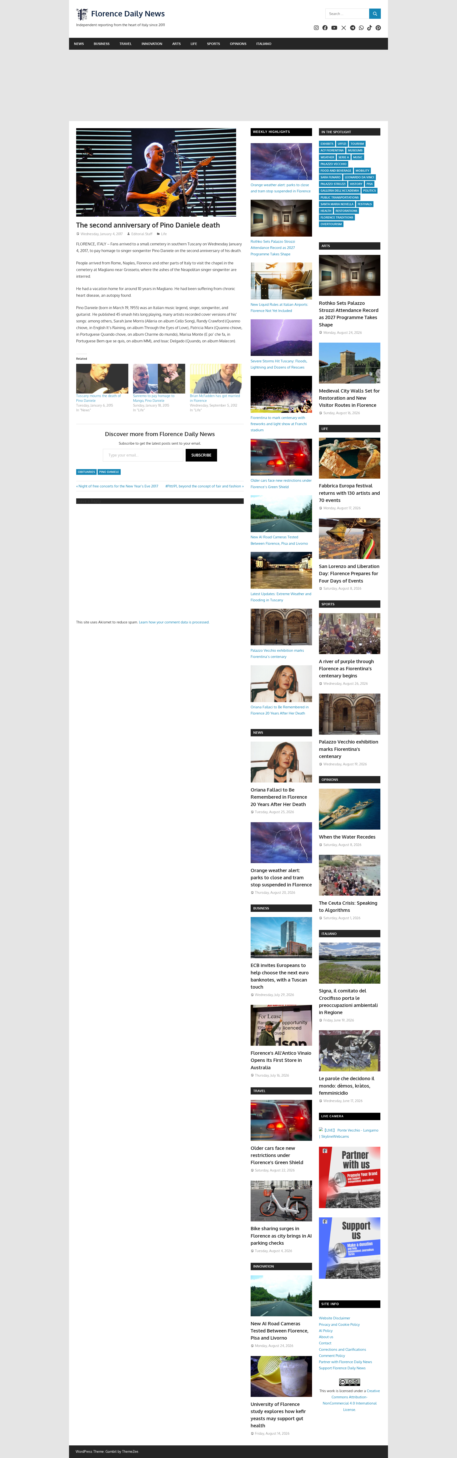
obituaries (86, 472)
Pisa (370, 184)
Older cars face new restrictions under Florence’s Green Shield (277, 1155)
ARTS (326, 246)
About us (326, 1337)
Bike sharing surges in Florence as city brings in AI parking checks (281, 1235)
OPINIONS (330, 780)
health (326, 211)
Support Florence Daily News (342, 1368)
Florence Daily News (128, 13)
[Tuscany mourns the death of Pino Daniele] (102, 379)
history (356, 184)
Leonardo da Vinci (359, 177)
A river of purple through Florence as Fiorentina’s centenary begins (346, 668)
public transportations (340, 197)
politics (369, 190)
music (358, 157)
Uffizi (342, 144)
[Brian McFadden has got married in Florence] (216, 379)
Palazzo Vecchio (334, 164)
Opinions (238, 44)
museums (355, 150)
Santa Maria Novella (337, 204)
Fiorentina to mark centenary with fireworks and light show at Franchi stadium (279, 424)
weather (327, 157)
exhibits (327, 144)
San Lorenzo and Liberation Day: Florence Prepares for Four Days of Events (349, 573)
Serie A (343, 157)
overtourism (331, 224)
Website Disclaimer (334, 1318)
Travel (125, 44)
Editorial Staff (141, 234)
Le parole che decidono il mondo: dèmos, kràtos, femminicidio (346, 1085)
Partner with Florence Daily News (345, 1362)
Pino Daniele (109, 472)
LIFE (325, 429)
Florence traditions (337, 217)
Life (194, 44)
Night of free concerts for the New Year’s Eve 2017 (118, 486)
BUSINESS (261, 908)
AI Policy (326, 1330)
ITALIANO (329, 934)
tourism (357, 144)
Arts (176, 44)
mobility (362, 170)
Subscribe (201, 455)
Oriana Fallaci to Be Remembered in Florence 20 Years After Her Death (279, 797)
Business (101, 44)
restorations (346, 211)
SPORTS (328, 604)
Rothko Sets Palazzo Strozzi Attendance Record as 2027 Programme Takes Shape (273, 247)
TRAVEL (259, 1091)
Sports (213, 44)
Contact (325, 1343)
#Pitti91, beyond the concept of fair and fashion (203, 486)
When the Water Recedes (347, 837)
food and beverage (336, 170)
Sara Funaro (331, 177)
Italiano (263, 44)
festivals (365, 204)
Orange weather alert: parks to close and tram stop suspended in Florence (281, 877)
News (79, 44)
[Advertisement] (228, 85)
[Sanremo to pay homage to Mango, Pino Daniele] (159, 379)
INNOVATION (263, 1266)
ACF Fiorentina (332, 150)
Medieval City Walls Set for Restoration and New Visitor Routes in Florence (349, 398)
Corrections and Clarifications (342, 1349)
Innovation (152, 44)
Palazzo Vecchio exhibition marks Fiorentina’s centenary (348, 749)
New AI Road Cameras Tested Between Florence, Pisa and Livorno (279, 1330)
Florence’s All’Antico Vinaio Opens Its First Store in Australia (281, 1060)
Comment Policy (332, 1355)
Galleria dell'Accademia (340, 190)
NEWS (258, 732)
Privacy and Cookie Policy (339, 1324)
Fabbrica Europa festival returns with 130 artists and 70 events (349, 492)
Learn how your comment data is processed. (174, 622)
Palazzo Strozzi (333, 184)
